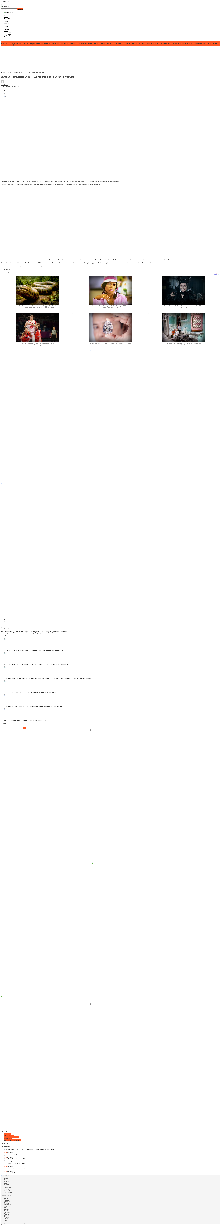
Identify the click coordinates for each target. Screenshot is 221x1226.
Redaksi (6, 1180)
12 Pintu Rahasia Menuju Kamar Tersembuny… (16, 1163)
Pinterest (7, 1201)
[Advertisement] (110, 59)
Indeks (6, 1178)
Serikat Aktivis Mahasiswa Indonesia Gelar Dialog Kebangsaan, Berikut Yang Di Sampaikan (28, 633)
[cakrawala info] (5, 6)
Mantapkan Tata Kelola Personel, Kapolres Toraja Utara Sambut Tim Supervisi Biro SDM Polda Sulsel (143, 43)
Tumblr (7, 1203)
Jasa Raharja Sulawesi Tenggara (12, 1140)
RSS (6, 1220)
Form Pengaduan (8, 1192)
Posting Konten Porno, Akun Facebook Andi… (16, 1158)
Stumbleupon (8, 1204)
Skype (7, 1214)
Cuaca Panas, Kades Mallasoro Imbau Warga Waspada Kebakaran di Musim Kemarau (190, 43)
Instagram (8, 1208)
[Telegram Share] (4, 92)
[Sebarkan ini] (4, 89)
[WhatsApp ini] (4, 94)
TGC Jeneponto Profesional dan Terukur (14, 1173)
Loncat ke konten (5, 1)
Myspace (7, 1212)
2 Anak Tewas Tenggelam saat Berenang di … (15, 1168)
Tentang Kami (7, 1187)
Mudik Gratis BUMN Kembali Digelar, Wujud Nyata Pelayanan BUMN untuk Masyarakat (25, 720)
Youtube (7, 1215)
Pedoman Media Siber (9, 1190)
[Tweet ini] (4, 91)
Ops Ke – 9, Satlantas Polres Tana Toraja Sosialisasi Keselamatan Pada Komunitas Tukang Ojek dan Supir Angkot (34, 631)
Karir (5, 1183)
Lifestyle (6, 1162)
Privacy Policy (7, 1184)
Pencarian (20, 9)
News (5, 1152)
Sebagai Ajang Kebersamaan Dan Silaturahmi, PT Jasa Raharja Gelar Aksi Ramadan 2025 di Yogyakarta (30, 692)
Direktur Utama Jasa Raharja (11, 1137)
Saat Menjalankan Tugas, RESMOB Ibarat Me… (16, 1154)
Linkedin (7, 1209)
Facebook (8, 1198)
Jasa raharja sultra (9, 1135)
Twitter (7, 1200)
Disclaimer (6, 1186)
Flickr (6, 1218)
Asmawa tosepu (8, 1138)
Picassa (7, 1217)
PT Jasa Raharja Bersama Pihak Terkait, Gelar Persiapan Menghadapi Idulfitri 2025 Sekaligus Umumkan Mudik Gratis (33, 706)
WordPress (8, 1206)
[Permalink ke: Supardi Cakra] (2, 83)
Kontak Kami (7, 1189)
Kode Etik (6, 1181)
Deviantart (8, 1211)
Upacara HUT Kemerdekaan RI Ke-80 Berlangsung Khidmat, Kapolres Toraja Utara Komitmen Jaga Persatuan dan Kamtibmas (35, 650)
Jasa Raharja (7, 1134)
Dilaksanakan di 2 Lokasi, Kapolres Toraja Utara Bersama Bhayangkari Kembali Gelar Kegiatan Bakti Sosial (27, 43)
